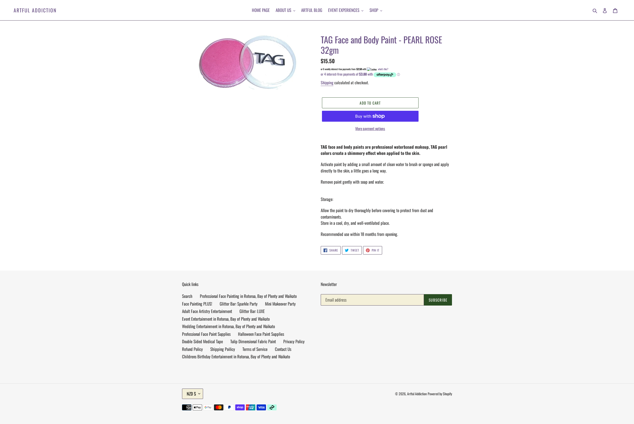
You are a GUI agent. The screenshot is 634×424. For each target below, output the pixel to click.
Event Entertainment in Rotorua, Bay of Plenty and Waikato (226, 319)
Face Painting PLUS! (197, 304)
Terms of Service (254, 349)
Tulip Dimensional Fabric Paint (253, 341)
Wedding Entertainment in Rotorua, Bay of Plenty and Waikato (228, 326)
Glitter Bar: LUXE (252, 311)
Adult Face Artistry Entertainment (207, 311)
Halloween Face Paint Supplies (261, 334)
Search (187, 296)
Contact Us (283, 349)
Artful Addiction (35, 10)
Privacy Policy (294, 341)
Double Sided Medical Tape (202, 341)
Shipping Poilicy (222, 349)
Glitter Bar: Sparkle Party (239, 304)
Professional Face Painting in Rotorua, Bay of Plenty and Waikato (248, 296)
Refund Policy (192, 349)
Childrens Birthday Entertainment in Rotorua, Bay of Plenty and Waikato (236, 356)
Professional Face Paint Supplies (206, 334)
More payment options (370, 128)
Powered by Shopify (440, 393)
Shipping (327, 82)
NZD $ (191, 394)
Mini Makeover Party (280, 304)
